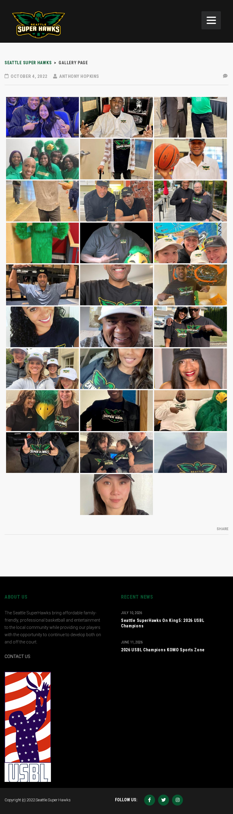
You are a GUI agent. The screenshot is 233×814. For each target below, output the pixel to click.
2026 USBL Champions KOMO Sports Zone (163, 649)
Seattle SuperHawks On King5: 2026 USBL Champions (162, 623)
